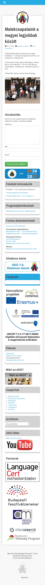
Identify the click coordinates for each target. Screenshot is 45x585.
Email (7, 155)
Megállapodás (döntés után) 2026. (18, 243)
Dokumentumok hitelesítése (15, 226)
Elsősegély (12, 401)
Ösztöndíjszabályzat (13, 239)
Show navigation (4, 2)
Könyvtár (11, 409)
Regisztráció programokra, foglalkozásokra (21, 211)
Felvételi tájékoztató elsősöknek (17, 193)
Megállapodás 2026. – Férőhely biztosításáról (22, 233)
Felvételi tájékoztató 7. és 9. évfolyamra (20, 196)
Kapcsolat (24, 577)
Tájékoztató (10, 353)
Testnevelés (12, 405)
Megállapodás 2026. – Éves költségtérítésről (21, 231)
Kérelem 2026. (11, 241)
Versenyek (26, 46)
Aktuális (19, 46)
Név (7, 146)
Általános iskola (13, 396)
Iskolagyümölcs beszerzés (15, 360)
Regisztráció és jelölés (14, 356)
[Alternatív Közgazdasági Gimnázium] (22, 17)
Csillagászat (12, 407)
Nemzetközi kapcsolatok (16, 398)
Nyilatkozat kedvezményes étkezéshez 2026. (21, 249)
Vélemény (8, 124)
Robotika (11, 403)
